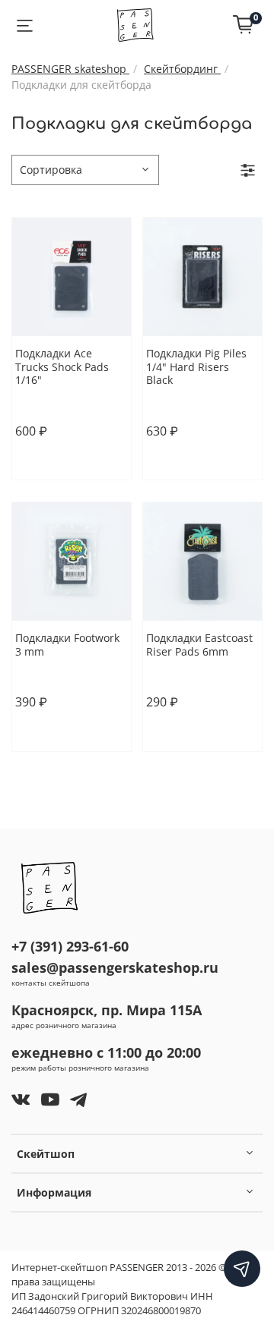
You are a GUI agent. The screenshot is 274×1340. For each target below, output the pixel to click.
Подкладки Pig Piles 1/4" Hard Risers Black (196, 366)
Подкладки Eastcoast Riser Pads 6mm (199, 645)
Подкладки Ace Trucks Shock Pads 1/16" (62, 366)
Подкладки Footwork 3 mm (67, 645)
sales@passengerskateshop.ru (114, 967)
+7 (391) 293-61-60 (70, 946)
